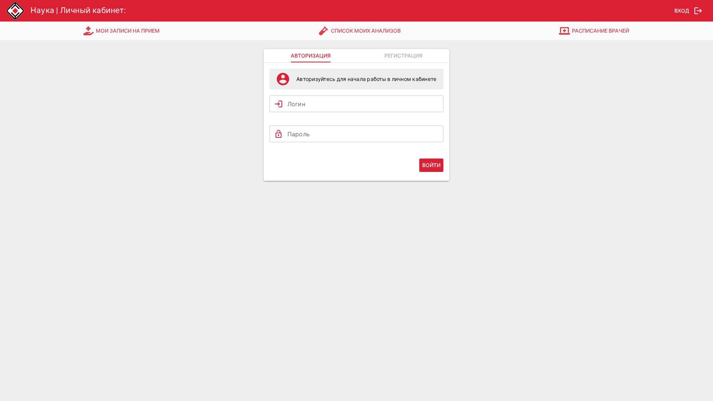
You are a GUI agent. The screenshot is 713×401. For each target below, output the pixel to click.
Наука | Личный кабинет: (78, 10)
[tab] (122, 31)
